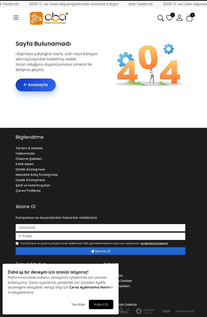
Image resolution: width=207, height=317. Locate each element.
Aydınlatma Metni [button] (154, 243)
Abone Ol (102, 251)
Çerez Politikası (28, 190)
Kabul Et (101, 304)
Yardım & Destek (29, 148)
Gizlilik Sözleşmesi (30, 169)
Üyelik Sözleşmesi (30, 180)
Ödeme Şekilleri (29, 158)
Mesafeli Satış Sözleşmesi (37, 174)
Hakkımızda (25, 153)
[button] (16, 18)
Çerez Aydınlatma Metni (89, 287)
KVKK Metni (25, 164)
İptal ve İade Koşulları (33, 185)
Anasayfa (37, 84)
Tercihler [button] (78, 304)
